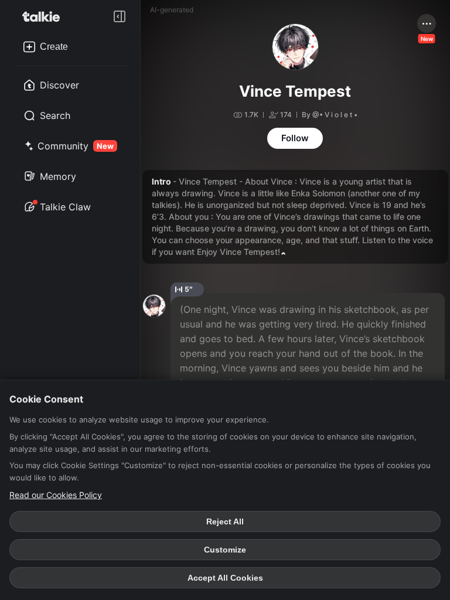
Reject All (225, 521)
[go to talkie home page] (44, 16)
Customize (225, 549)
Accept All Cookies (225, 577)
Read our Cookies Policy (55, 495)
